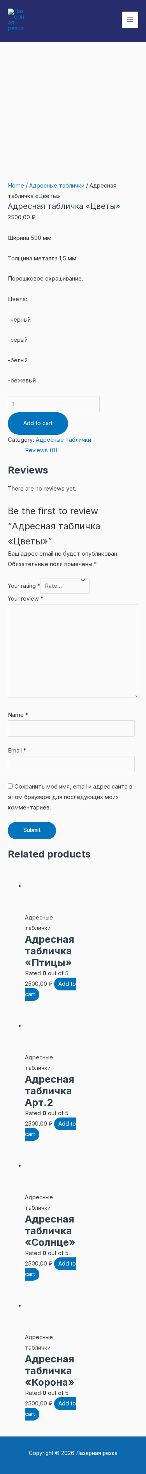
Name (18, 714)
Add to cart (38, 423)
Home (16, 185)
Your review (25, 598)
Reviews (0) (41, 450)
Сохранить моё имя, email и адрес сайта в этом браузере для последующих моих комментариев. (70, 797)
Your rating (24, 585)
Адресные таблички (56, 185)
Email (17, 750)
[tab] (81, 450)
